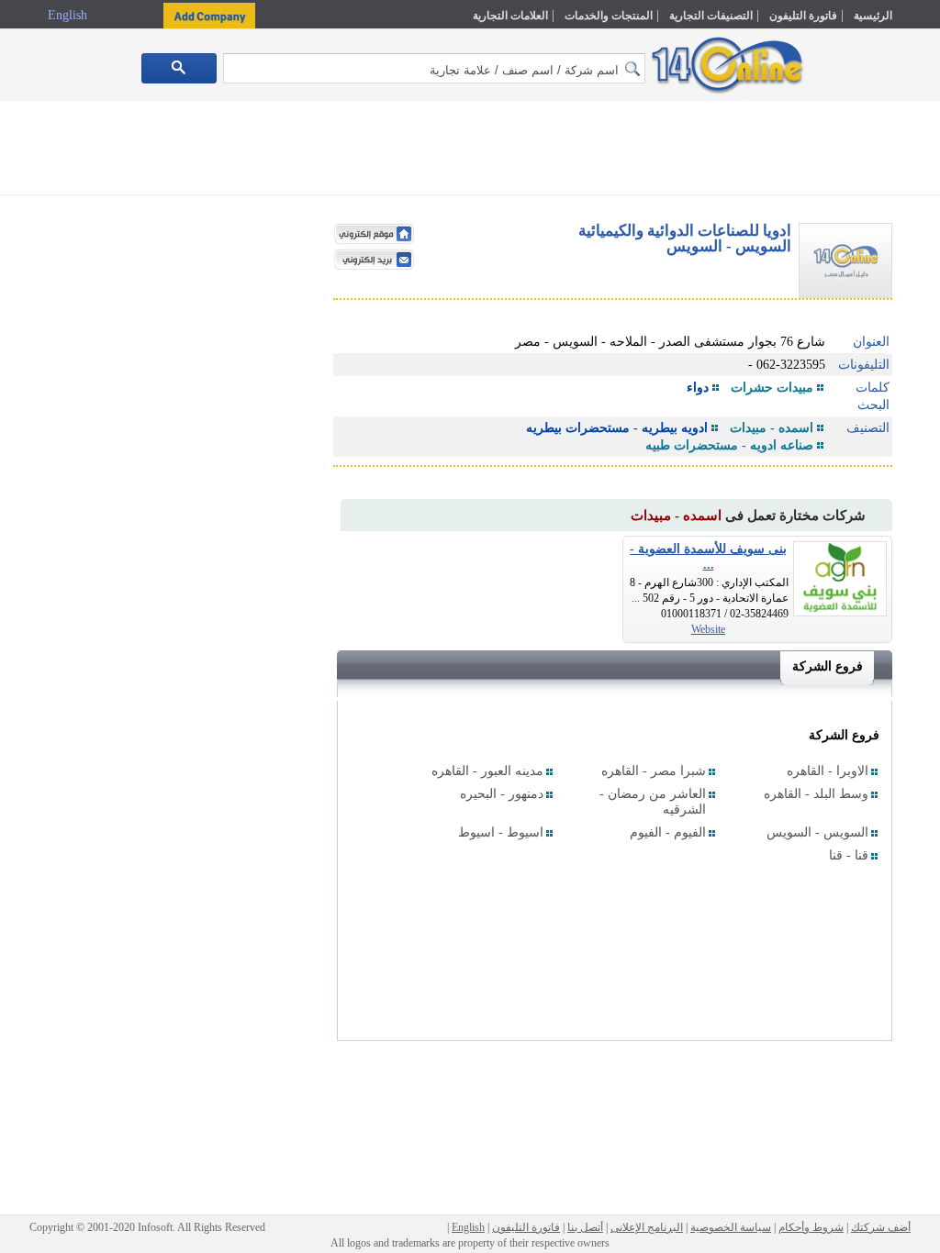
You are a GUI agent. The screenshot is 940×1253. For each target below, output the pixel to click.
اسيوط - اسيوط (500, 832)
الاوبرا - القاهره (827, 771)
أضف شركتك (881, 1227)
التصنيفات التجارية (711, 15)
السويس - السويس (817, 832)
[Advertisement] (470, 151)
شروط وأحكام (811, 1227)
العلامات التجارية (510, 15)
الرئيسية (873, 15)
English (69, 15)
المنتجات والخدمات (609, 15)
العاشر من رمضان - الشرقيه (652, 801)
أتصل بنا (585, 1227)
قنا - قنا (848, 855)
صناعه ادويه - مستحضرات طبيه (729, 445)
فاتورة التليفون (803, 15)
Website (708, 629)
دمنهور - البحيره (501, 794)
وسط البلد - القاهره (816, 794)
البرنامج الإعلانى (646, 1227)
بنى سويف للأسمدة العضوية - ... (708, 556)
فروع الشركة (827, 666)
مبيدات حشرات (772, 387)
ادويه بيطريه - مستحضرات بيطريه (617, 428)
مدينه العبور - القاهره (487, 771)
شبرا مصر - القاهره (653, 771)
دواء (698, 387)
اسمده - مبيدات (771, 428)
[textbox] (434, 68)
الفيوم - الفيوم (668, 832)
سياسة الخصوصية (730, 1227)
